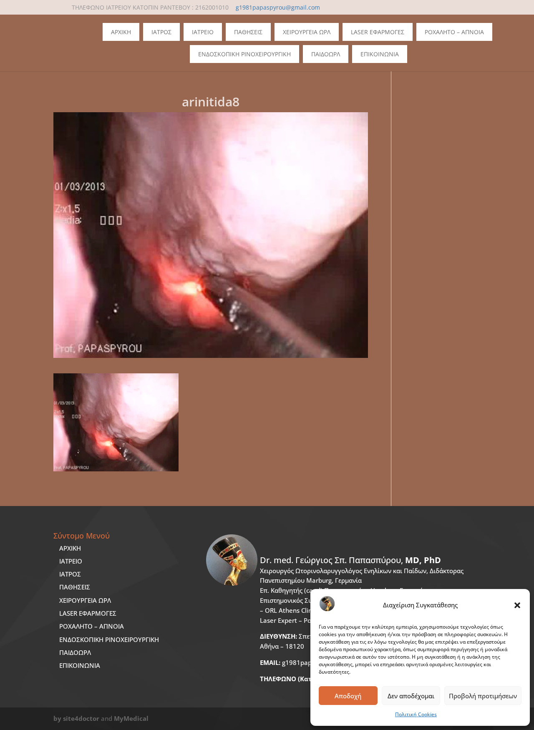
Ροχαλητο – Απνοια (454, 32)
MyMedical (131, 718)
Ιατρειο (203, 32)
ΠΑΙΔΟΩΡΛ (325, 54)
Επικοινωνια (379, 54)
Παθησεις (248, 32)
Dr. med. (350, 560)
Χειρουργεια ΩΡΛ (306, 32)
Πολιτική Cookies (416, 714)
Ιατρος (161, 32)
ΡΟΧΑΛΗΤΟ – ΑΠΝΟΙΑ (91, 626)
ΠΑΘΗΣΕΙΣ (74, 587)
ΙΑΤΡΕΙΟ (70, 561)
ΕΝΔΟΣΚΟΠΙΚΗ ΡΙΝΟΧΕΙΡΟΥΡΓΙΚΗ (109, 639)
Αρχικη (121, 32)
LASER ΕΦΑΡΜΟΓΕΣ (87, 613)
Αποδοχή (348, 696)
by (57, 718)
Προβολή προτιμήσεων (483, 696)
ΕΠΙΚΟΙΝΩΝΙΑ (79, 665)
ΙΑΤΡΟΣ (70, 574)
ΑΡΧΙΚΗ (70, 548)
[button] (517, 605)
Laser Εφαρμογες (377, 32)
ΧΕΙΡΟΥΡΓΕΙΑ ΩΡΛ (85, 600)
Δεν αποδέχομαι (411, 696)
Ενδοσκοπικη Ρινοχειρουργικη (244, 54)
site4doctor (81, 718)
